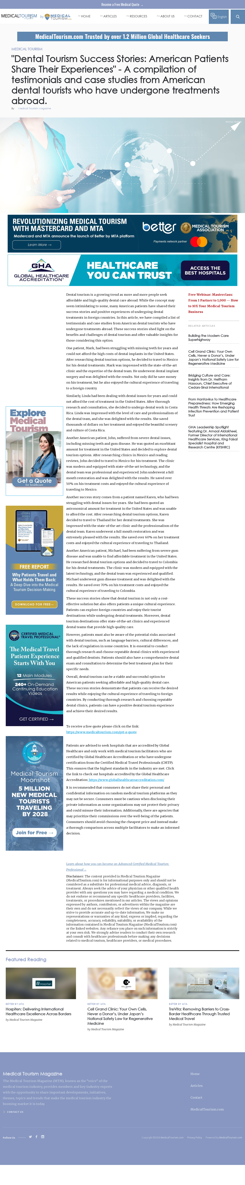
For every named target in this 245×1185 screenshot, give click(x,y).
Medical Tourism (234, 122)
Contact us (15, 1112)
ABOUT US (167, 16)
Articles (196, 1086)
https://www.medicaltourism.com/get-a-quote (101, 732)
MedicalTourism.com (207, 1109)
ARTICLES (110, 16)
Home (195, 1074)
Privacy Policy (194, 1137)
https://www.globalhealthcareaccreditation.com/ (126, 780)
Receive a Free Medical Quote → (122, 4)
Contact (196, 1097)
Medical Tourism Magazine (34, 108)
